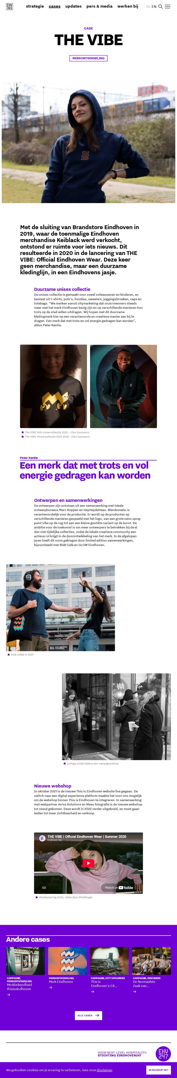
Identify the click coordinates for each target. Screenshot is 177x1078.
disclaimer (104, 1070)
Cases (54, 6)
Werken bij (127, 6)
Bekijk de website (134, 1053)
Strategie (35, 6)
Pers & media (99, 6)
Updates (73, 6)
